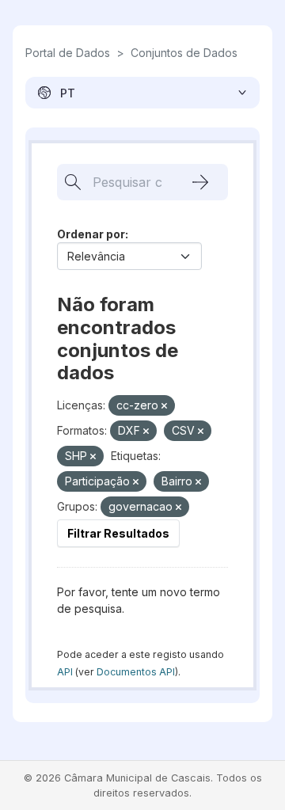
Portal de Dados (67, 52)
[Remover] (164, 406)
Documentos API (136, 672)
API (65, 672)
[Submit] (200, 182)
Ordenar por (91, 234)
